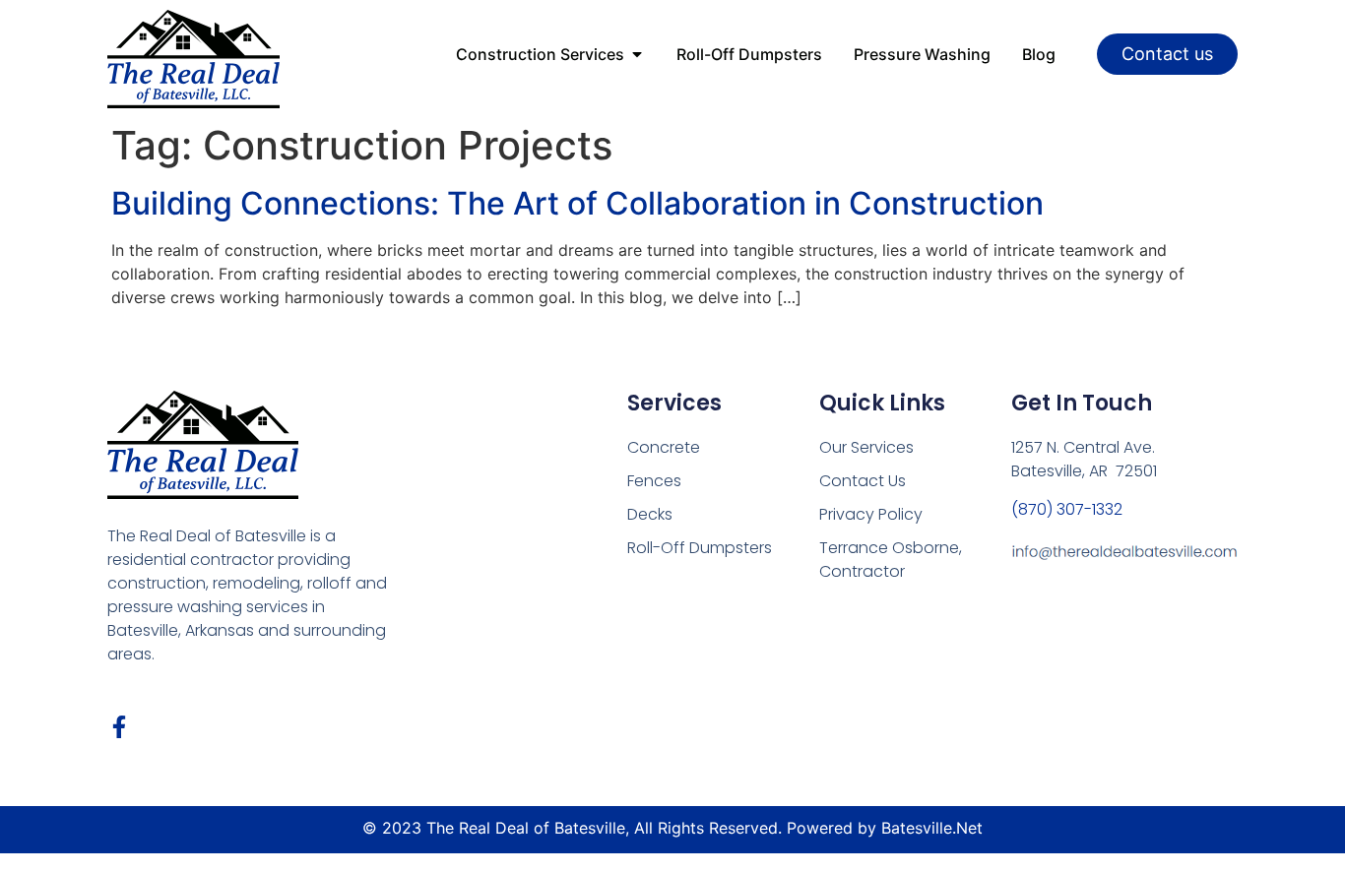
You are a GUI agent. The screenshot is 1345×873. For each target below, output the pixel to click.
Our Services (866, 447)
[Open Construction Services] (637, 54)
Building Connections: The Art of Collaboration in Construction (577, 203)
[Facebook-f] (118, 727)
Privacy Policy (871, 514)
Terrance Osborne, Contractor (890, 559)
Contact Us (862, 480)
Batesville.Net (932, 828)
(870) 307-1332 (1066, 509)
